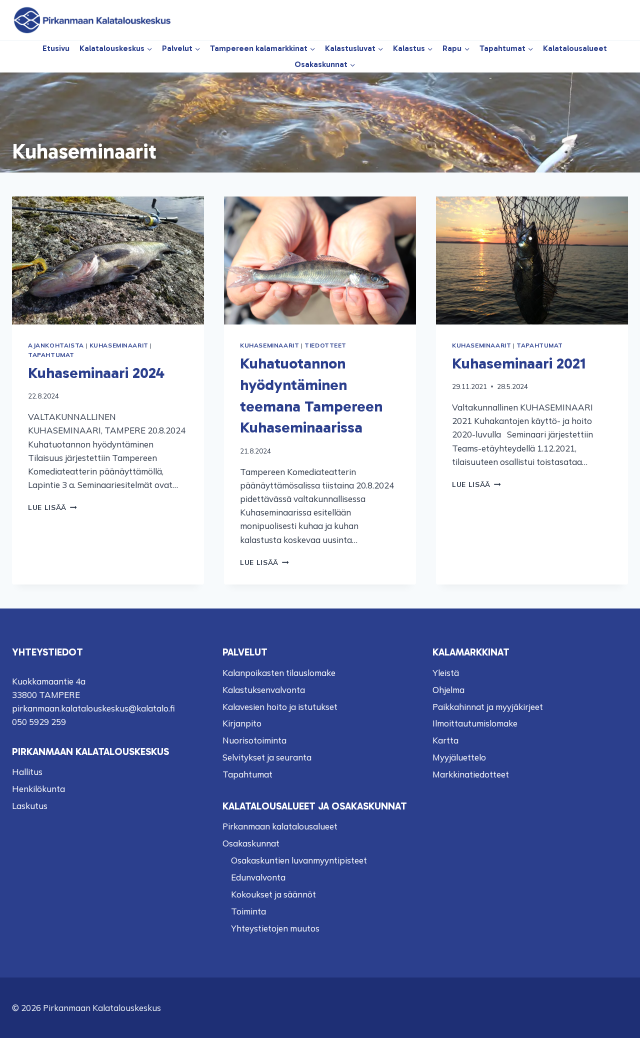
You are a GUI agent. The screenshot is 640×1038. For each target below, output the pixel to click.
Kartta (445, 740)
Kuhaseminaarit (119, 345)
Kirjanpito (242, 723)
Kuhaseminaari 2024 (96, 373)
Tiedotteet (325, 345)
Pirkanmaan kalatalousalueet (280, 826)
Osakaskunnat (251, 843)
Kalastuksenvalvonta (263, 689)
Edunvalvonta (258, 877)
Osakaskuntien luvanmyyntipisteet (299, 860)
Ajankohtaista (56, 345)
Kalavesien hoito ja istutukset (280, 707)
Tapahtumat (51, 354)
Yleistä (445, 673)
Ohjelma (448, 689)
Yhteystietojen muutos (275, 928)
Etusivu (56, 48)
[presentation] (108, 260)
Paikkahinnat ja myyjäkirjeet (487, 707)
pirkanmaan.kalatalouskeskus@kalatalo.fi (93, 708)
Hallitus (27, 771)
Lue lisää (52, 507)
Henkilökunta (38, 789)
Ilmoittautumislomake (475, 723)
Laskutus (30, 805)
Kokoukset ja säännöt (273, 894)
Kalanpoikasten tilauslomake (279, 673)
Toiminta (248, 911)
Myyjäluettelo (459, 757)
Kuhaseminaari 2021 (519, 363)
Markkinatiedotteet (470, 774)
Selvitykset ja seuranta (267, 757)
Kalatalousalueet (575, 48)
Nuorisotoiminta (254, 740)
